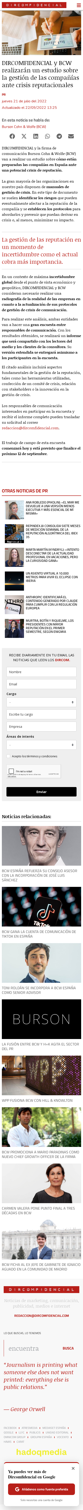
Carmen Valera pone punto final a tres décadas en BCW (38, 1210)
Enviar (41, 792)
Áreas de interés (20, 736)
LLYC (21, 1432)
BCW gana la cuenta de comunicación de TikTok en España (39, 934)
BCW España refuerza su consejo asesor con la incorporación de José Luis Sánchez (39, 875)
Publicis (35, 1432)
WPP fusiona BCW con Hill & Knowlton (37, 1100)
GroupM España (41, 1437)
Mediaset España (54, 1428)
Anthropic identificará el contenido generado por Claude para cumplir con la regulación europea (52, 602)
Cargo (11, 694)
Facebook (10, 1428)
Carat (20, 1441)
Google (9, 1432)
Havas (8, 1441)
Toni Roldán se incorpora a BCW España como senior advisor (39, 990)
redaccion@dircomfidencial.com (30, 427)
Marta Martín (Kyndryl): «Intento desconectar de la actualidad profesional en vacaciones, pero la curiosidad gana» (52, 555)
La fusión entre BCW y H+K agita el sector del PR (40, 1046)
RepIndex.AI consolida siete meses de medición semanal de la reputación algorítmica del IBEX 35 (53, 531)
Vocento (63, 1437)
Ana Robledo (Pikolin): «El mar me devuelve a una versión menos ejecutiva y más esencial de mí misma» (52, 507)
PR (4, 95)
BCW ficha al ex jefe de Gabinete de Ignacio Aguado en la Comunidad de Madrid (41, 1267)
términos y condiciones (42, 756)
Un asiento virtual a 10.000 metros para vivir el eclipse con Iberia (52, 577)
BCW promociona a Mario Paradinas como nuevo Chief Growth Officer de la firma (40, 1154)
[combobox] (30, 1348)
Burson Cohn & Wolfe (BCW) (24, 126)
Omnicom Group (14, 1437)
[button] (12, 136)
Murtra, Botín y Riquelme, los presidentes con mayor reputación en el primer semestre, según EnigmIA (50, 626)
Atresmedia (29, 1428)
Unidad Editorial (57, 1432)
